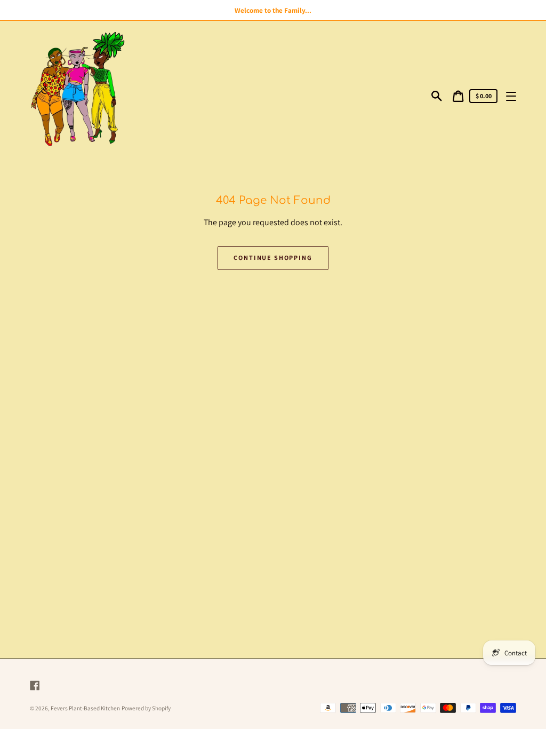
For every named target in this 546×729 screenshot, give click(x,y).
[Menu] (511, 96)
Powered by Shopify (146, 708)
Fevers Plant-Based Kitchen (85, 708)
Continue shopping (273, 257)
